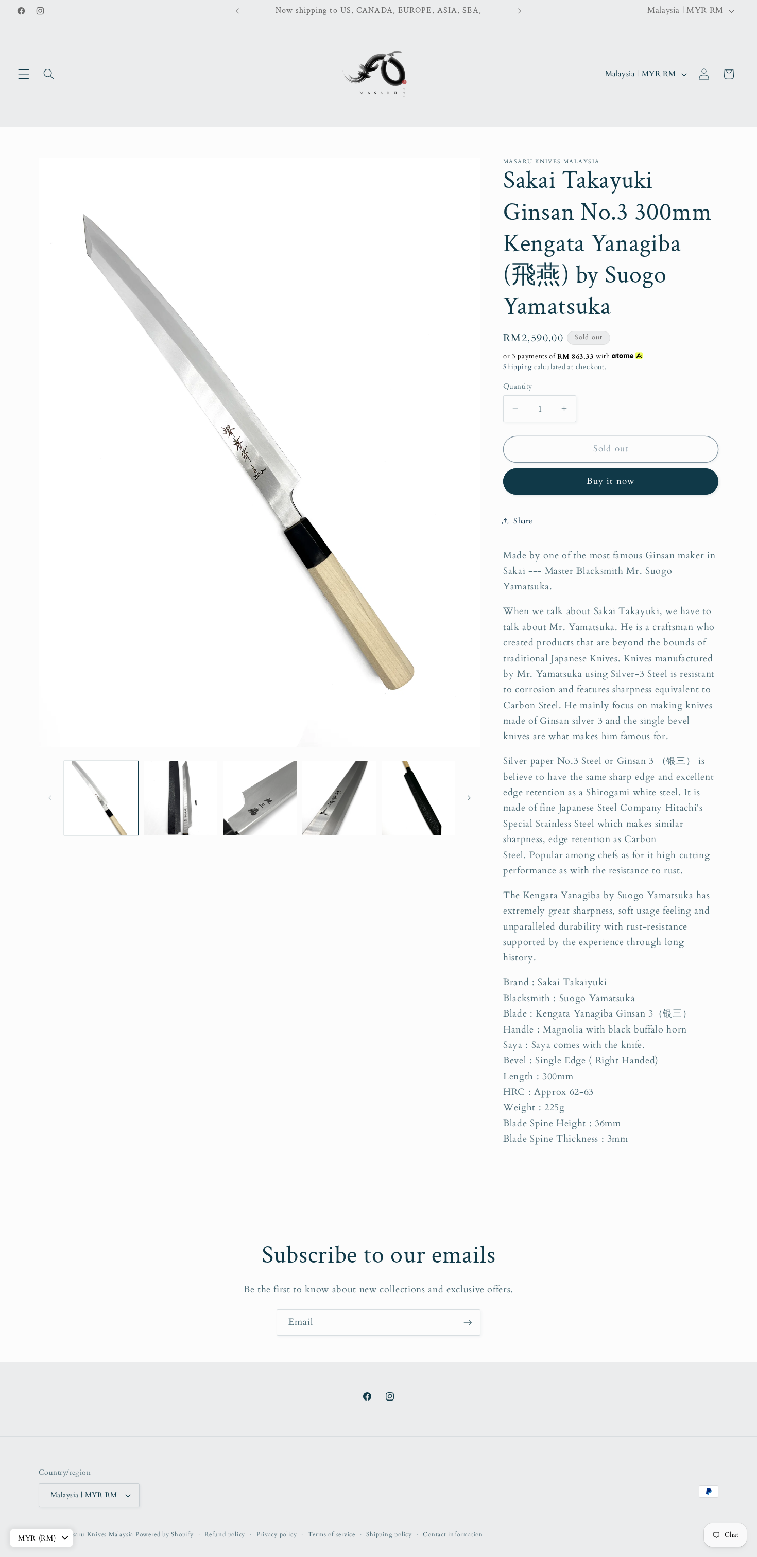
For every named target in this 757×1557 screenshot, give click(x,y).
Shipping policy (389, 1534)
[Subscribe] (467, 1322)
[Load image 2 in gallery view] (180, 798)
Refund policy (224, 1534)
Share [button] (522, 521)
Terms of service (331, 1534)
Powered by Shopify (164, 1534)
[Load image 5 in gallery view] (418, 798)
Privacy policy (276, 1534)
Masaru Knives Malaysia (99, 1534)
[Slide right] (469, 797)
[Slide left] (50, 797)
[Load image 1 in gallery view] (101, 798)
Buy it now (611, 481)
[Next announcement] (519, 11)
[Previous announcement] (237, 11)
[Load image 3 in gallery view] (260, 798)
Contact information (453, 1534)
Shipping (517, 367)
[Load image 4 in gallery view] (339, 798)
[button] (23, 74)
